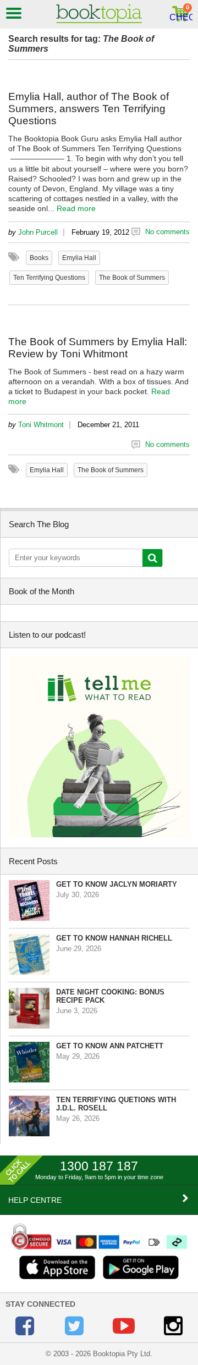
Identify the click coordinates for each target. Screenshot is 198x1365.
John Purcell (38, 232)
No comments (167, 232)
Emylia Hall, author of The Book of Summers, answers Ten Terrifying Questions (88, 108)
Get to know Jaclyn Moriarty (116, 884)
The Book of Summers (132, 277)
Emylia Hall (79, 258)
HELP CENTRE (35, 1200)
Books (39, 258)
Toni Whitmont (41, 425)
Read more (76, 208)
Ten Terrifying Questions (49, 277)
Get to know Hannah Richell (114, 938)
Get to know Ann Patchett (109, 1046)
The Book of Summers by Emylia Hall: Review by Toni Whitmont (97, 348)
